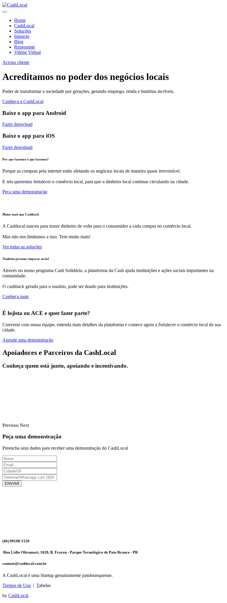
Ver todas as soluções (22, 246)
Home (20, 20)
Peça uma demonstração (24, 191)
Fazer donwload (17, 124)
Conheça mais (15, 296)
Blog (18, 41)
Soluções (22, 30)
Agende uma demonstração (27, 339)
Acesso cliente (15, 62)
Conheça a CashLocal (22, 101)
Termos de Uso (16, 585)
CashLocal (24, 25)
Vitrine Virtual (27, 52)
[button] (11, 425)
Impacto (21, 36)
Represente (24, 46)
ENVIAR (12, 483)
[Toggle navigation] (4, 12)
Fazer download (17, 147)
